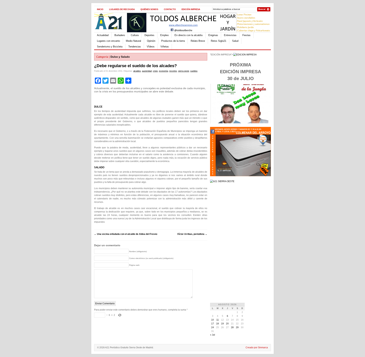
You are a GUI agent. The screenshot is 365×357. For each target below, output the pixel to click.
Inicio (100, 9)
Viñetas (164, 46)
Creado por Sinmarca (257, 347)
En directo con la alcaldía (188, 35)
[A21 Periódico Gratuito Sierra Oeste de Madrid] (110, 31)
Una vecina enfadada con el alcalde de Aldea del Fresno (125, 234)
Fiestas (246, 35)
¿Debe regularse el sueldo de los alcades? (135, 65)
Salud (235, 40)
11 (217, 319)
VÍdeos (151, 46)
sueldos (194, 71)
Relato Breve (198, 40)
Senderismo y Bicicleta (109, 46)
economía (163, 71)
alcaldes (137, 71)
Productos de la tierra (173, 40)
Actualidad (103, 35)
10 (212, 319)
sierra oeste (183, 71)
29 (237, 327)
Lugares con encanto (108, 40)
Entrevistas (230, 35)
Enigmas (213, 35)
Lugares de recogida (122, 9)
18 (217, 323)
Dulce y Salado (120, 56)
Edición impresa (191, 9)
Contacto (170, 9)
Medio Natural (133, 40)
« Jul (212, 334)
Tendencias (134, 46)
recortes (173, 71)
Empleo (164, 35)
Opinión (151, 40)
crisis (155, 71)
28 (232, 327)
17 (212, 323)
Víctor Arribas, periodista (192, 234)
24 (212, 327)
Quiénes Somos (149, 9)
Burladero (119, 35)
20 (227, 323)
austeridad (147, 71)
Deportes (149, 35)
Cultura (135, 35)
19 (222, 323)
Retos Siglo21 (218, 40)
